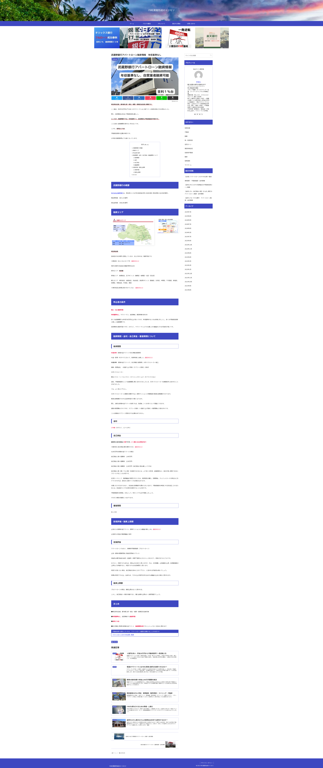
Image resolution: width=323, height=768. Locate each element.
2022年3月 (188, 261)
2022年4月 (188, 257)
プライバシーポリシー (207, 763)
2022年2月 (188, 265)
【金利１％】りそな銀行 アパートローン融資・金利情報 (198, 199)
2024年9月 (188, 220)
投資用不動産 (189, 153)
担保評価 (136, 170)
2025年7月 (188, 212)
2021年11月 (188, 278)
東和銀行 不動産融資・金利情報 (195, 181)
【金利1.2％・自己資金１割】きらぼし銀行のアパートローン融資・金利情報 (198, 192)
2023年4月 (188, 241)
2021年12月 (188, 273)
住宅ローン (188, 144)
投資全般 (115, 642)
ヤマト (198, 82)
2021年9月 (188, 286)
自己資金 (136, 162)
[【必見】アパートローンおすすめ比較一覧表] (145, 37)
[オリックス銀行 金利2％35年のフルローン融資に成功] (111, 37)
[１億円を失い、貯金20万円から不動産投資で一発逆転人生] (178, 37)
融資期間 (136, 157)
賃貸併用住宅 (189, 148)
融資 (186, 157)
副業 (186, 136)
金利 (135, 160)
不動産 (187, 132)
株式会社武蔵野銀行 (117, 193)
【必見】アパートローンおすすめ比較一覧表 (198, 177)
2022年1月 (188, 269)
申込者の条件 (136, 153)
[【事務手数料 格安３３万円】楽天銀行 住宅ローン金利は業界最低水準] (212, 37)
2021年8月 (188, 290)
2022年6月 (188, 253)
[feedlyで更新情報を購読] (200, 114)
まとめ (135, 174)
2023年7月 (188, 237)
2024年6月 (188, 228)
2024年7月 (188, 224)
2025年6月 (188, 216)
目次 (142, 144)
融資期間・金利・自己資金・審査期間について (145, 155)
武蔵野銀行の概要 (137, 148)
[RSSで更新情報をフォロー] (202, 114)
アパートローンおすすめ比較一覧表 (123, 635)
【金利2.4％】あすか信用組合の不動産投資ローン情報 (198, 186)
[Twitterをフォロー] (197, 114)
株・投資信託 (189, 140)
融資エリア (136, 150)
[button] (210, 55)
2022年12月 (188, 245)
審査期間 (136, 165)
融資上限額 (137, 172)
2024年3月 (188, 232)
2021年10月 (188, 282)
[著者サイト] (195, 114)
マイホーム (188, 165)
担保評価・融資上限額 (139, 167)
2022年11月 (188, 249)
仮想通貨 (187, 161)
